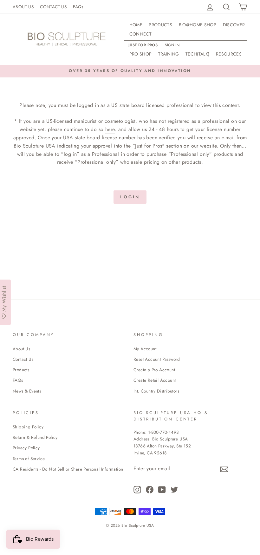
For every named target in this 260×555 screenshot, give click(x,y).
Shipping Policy (28, 427)
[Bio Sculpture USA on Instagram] (137, 489)
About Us (21, 349)
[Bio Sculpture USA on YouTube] (162, 489)
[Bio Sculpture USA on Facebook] (149, 489)
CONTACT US (53, 6)
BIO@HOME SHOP (198, 25)
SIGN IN (172, 45)
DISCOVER (234, 25)
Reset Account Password (156, 359)
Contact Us (23, 359)
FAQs (78, 6)
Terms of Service (29, 458)
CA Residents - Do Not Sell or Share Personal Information (68, 469)
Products (21, 370)
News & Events (27, 391)
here (110, 129)
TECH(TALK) (197, 54)
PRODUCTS (160, 25)
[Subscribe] (224, 469)
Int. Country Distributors (156, 391)
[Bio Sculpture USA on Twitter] (174, 489)
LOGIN (130, 197)
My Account (144, 349)
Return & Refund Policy (35, 437)
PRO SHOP (140, 54)
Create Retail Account (154, 380)
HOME (135, 25)
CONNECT (140, 34)
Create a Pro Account (154, 370)
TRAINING (168, 54)
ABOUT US (23, 6)
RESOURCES (229, 54)
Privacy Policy (26, 448)
